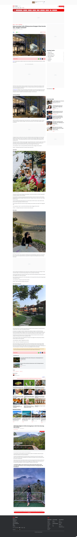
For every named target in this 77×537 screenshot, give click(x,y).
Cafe (13, 61)
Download (14, 529)
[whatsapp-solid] (38, 59)
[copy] (44, 59)
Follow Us (14, 527)
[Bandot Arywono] (14, 375)
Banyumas (15, 89)
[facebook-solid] (40, 59)
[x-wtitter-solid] (42, 59)
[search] (57, 6)
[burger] (63, 7)
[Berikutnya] (45, 414)
